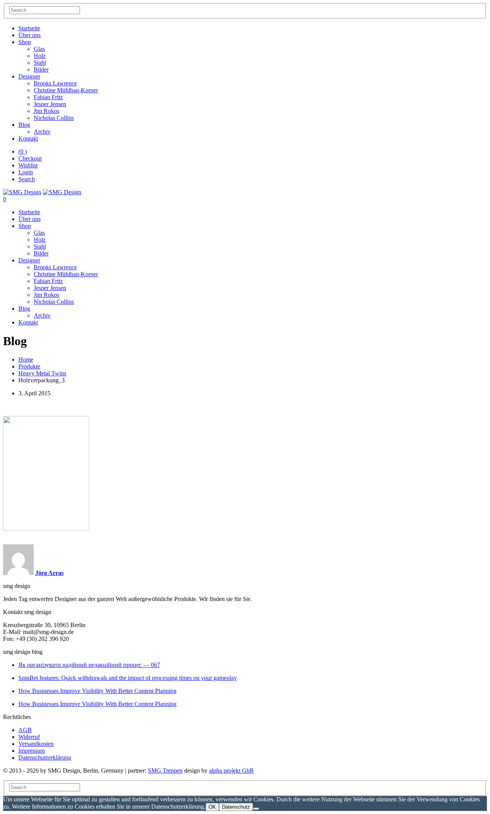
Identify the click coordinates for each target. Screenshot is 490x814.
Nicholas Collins (54, 118)
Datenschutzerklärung (44, 757)
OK (212, 807)
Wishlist (28, 165)
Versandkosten (36, 743)
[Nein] (256, 808)
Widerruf (29, 737)
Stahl (40, 62)
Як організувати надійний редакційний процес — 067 (89, 665)
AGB (25, 730)
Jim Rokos (46, 111)
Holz (40, 55)
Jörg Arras (49, 573)
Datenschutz (236, 807)
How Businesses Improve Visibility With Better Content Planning (97, 691)
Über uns (29, 35)
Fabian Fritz (48, 97)
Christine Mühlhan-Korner (66, 90)
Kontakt (28, 138)
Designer (29, 76)
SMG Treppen (165, 770)
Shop (24, 42)
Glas (39, 49)
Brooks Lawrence (55, 83)
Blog (24, 124)
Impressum (31, 750)
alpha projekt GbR (231, 770)
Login (25, 172)
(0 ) (22, 151)
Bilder (41, 69)
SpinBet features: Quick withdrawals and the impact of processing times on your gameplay (127, 678)
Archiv (42, 131)
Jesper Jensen (50, 104)
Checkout (30, 158)
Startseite (29, 28)
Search (26, 179)
